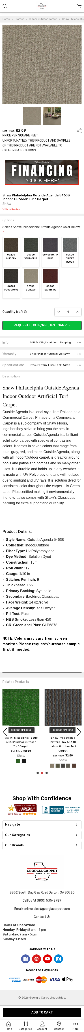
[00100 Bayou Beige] (52, 765)
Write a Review (11, 209)
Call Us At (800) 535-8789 (42, 900)
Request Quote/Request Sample (42, 325)
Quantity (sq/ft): (14, 312)
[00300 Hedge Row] (57, 765)
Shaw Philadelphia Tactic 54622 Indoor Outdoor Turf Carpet (21, 742)
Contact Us (42, 917)
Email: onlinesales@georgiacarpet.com (42, 909)
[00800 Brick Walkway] (73, 765)
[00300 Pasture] (18, 761)
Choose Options (21, 730)
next (79, 732)
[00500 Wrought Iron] (68, 765)
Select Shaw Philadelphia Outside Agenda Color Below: (41, 229)
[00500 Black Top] (23, 761)
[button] (42, 172)
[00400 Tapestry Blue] (62, 765)
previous (4, 732)
